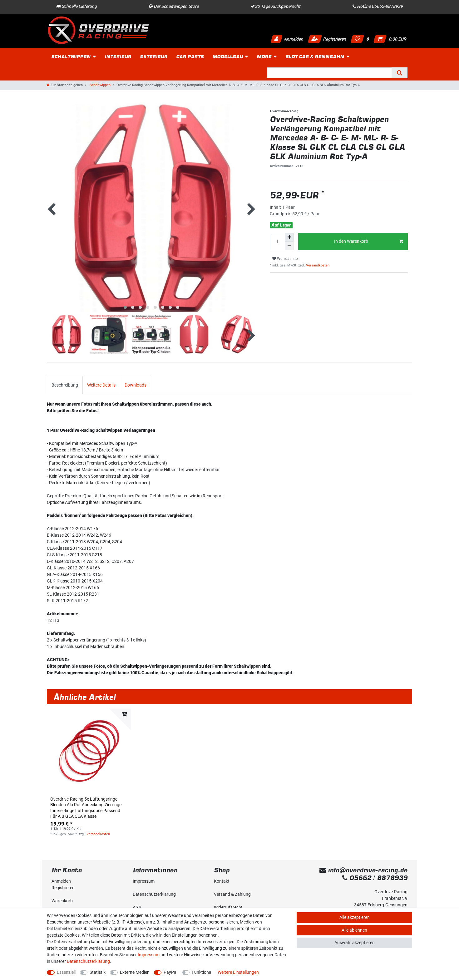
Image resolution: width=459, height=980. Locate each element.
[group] (89, 751)
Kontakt (222, 881)
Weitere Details (101, 385)
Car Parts (190, 57)
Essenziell (66, 972)
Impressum (144, 881)
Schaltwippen (71, 57)
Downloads (135, 385)
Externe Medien (135, 972)
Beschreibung (65, 385)
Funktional (202, 972)
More (264, 57)
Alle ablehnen (354, 930)
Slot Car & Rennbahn (314, 57)
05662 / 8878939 (377, 878)
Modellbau (227, 57)
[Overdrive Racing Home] (98, 30)
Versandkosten (317, 265)
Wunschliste (287, 258)
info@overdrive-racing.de (366, 870)
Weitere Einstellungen (238, 972)
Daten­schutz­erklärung (154, 894)
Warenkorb (62, 900)
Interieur (118, 57)
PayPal (170, 972)
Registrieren (334, 39)
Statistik (98, 972)
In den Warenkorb (351, 241)
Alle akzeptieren (354, 917)
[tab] (65, 385)
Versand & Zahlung (232, 894)
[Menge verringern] (289, 245)
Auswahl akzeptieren (354, 942)
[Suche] (399, 72)
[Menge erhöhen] (289, 237)
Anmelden (293, 39)
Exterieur (153, 57)
